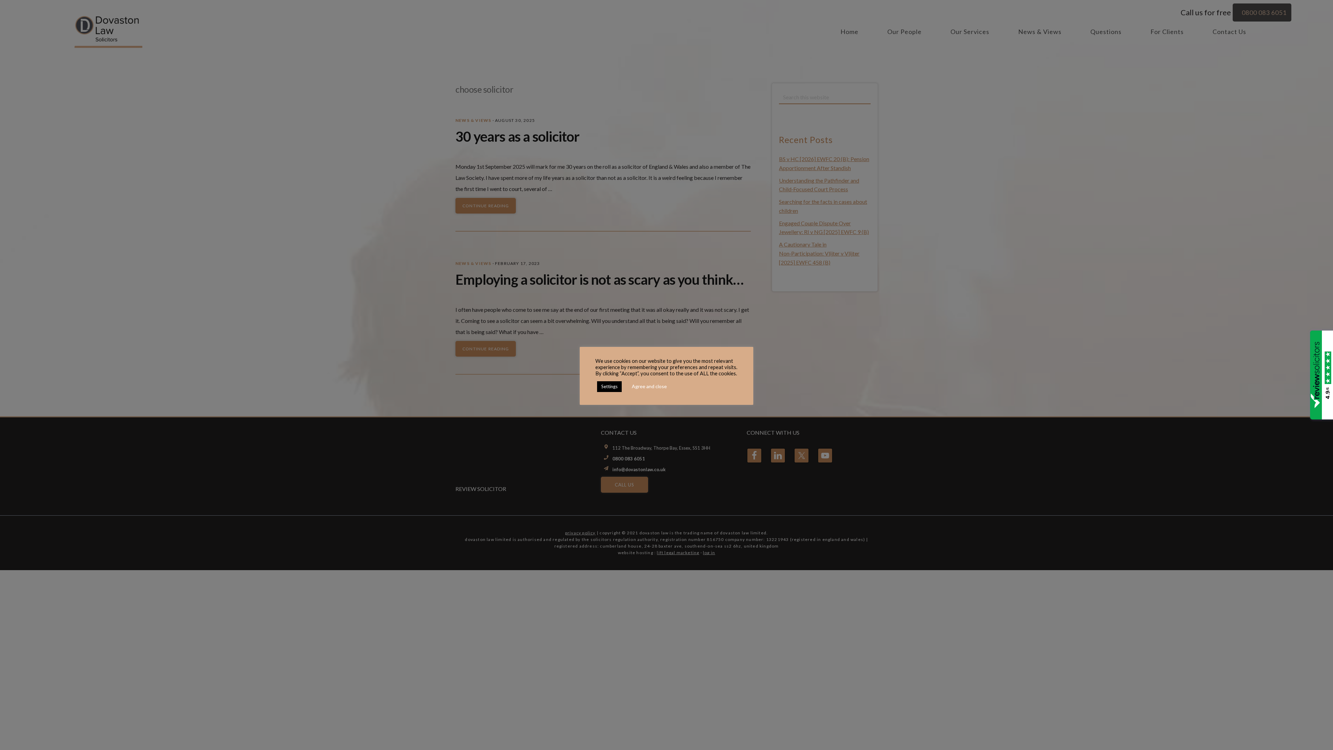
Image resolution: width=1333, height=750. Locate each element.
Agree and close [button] (649, 386)
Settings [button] (609, 386)
